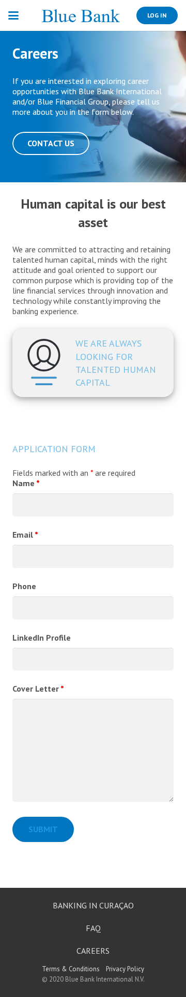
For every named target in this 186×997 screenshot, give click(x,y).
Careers (93, 951)
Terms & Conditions (71, 969)
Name (26, 483)
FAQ (93, 928)
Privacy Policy (125, 969)
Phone (24, 586)
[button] (13, 15)
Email (25, 534)
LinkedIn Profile (41, 637)
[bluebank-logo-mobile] (81, 15)
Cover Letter (38, 688)
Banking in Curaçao (93, 905)
